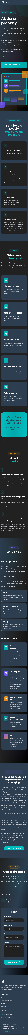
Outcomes (4, 998)
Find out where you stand (14, 848)
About (3, 1003)
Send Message (12, 962)
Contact (3, 1006)
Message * (7, 942)
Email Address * (8, 925)
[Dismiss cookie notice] (23, 1027)
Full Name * (7, 916)
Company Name (8, 934)
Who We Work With (6, 1000)
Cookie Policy (6, 1031)
